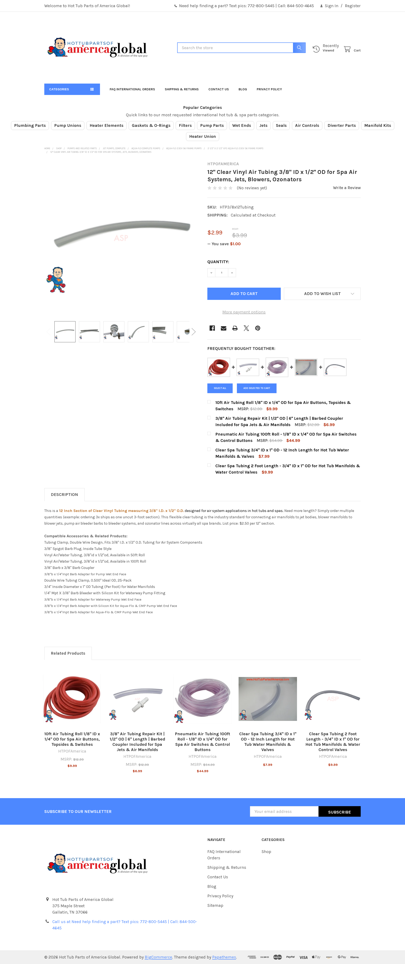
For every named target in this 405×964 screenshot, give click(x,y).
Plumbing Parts (30, 125)
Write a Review (347, 187)
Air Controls (307, 125)
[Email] (223, 328)
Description (64, 494)
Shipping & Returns (182, 89)
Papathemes (224, 957)
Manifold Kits (377, 125)
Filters (185, 125)
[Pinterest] (258, 328)
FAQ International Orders (132, 89)
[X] (246, 328)
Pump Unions (67, 125)
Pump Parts (212, 125)
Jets (263, 125)
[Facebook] (212, 328)
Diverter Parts (342, 125)
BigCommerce (158, 957)
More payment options (244, 312)
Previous (48, 331)
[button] (322, 294)
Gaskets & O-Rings (151, 125)
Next (193, 331)
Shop (266, 851)
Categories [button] (59, 89)
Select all (220, 388)
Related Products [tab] (68, 653)
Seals (281, 125)
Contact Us (218, 89)
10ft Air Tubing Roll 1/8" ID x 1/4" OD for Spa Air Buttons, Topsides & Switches (72, 739)
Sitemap (215, 905)
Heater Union (202, 136)
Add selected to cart (256, 388)
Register (353, 5)
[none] (121, 238)
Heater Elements (106, 125)
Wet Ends (241, 125)
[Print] (235, 328)
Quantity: (218, 261)
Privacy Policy (269, 89)
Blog (243, 89)
